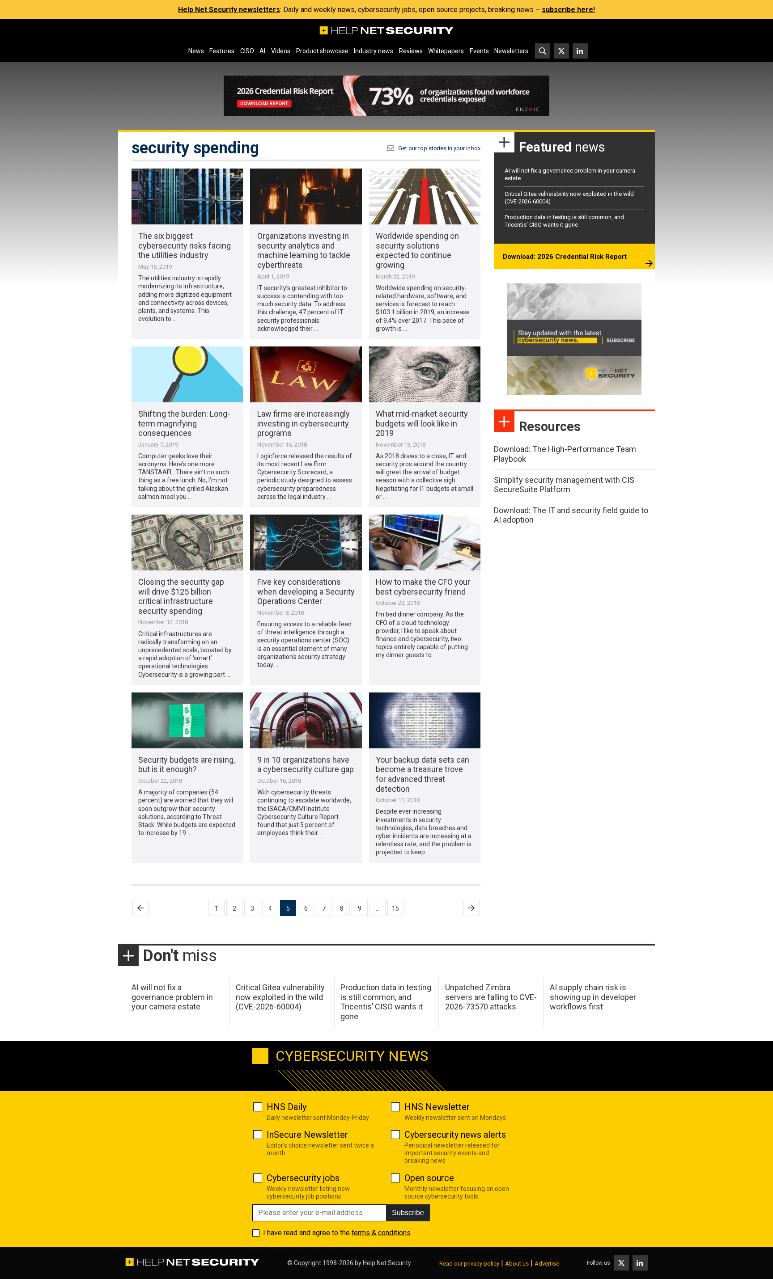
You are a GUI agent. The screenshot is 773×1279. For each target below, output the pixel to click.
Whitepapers (446, 51)
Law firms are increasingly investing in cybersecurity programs (303, 423)
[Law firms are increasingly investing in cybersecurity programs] (305, 374)
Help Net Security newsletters (229, 9)
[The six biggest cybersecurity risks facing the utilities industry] (187, 196)
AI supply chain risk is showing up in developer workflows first (593, 997)
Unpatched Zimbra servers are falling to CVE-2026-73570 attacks (491, 997)
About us (517, 1263)
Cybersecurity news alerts (455, 1134)
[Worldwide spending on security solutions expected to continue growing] (424, 196)
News (196, 51)
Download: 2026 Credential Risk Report (565, 257)
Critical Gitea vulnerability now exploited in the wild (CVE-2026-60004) (280, 997)
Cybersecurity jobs (303, 1178)
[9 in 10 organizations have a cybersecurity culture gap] (305, 720)
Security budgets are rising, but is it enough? (186, 764)
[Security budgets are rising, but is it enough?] (187, 720)
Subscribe (408, 1212)
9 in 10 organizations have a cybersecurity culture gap (305, 764)
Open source (429, 1178)
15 (395, 908)
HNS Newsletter (437, 1107)
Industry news (373, 51)
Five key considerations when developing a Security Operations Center (306, 591)
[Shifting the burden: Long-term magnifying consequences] (187, 374)
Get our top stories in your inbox (439, 148)
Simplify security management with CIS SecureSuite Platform (564, 484)
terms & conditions (381, 1232)
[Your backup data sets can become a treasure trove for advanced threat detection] (424, 720)
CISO (247, 51)
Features (221, 51)
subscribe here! (568, 9)
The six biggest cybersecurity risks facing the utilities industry (184, 245)
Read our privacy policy (469, 1263)
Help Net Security (387, 1262)
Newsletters (511, 51)
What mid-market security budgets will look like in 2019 (422, 423)
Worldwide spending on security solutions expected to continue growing (417, 250)
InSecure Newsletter (307, 1134)
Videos (280, 51)
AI (262, 51)
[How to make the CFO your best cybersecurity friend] (424, 542)
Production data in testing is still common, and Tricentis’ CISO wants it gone (564, 221)
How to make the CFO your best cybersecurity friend (423, 586)
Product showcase (322, 51)
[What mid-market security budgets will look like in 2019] (424, 374)
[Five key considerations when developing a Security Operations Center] (305, 542)
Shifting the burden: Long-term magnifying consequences (184, 423)
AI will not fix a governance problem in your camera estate (172, 997)
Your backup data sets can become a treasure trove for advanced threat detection (422, 774)
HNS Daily (286, 1107)
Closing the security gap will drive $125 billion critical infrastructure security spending (181, 596)
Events (479, 51)
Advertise (547, 1263)
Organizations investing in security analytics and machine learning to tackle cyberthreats (303, 250)
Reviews (411, 51)
